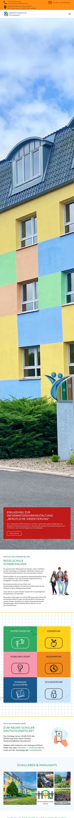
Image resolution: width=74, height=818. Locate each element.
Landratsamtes (35, 750)
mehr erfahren (14, 533)
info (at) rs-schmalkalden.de (62, 3)
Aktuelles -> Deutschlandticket (31, 747)
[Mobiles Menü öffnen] (70, 14)
